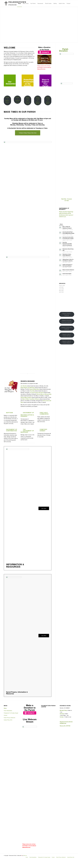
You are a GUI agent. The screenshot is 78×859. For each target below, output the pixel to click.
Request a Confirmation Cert (17, 99)
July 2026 (61, 287)
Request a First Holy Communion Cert (28, 100)
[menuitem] (19, 3)
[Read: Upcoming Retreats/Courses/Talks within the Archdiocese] (60, 243)
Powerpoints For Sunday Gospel (11, 713)
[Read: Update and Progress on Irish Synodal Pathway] (60, 265)
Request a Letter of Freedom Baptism (48, 100)
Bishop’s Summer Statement (68, 269)
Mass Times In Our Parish (20, 111)
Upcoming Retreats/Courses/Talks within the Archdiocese (67, 244)
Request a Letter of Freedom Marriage (38, 100)
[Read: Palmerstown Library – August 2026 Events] (60, 255)
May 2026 (61, 290)
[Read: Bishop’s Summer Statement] (60, 270)
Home (5, 708)
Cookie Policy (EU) (8, 720)
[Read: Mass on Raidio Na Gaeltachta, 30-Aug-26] (60, 227)
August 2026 (62, 285)
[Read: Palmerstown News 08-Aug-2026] (60, 249)
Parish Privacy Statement (9, 717)
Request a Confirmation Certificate (66, 328)
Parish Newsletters (8, 710)
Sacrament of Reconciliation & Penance (27, 414)
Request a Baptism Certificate (7, 100)
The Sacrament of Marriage (27, 430)
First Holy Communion (44, 413)
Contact (5, 715)
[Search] (72, 3)
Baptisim (9, 412)
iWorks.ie (25, 855)
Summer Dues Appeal (67, 273)
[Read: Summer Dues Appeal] (60, 274)
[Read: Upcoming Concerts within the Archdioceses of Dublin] (60, 238)
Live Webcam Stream (30, 720)
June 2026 (61, 289)
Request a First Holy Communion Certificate (67, 321)
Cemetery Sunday (43, 430)
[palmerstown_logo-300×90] (15, 3)
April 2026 (61, 292)
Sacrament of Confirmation (11, 430)
